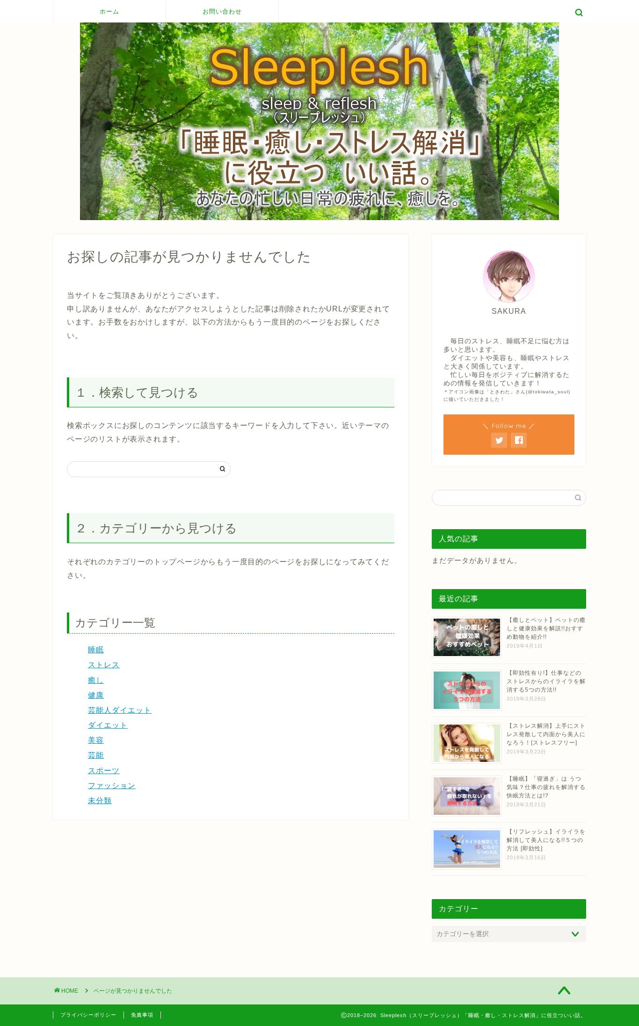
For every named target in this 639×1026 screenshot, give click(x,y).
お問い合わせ (222, 11)
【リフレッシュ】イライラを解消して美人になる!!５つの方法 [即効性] (546, 840)
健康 (96, 695)
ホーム (109, 11)
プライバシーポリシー (88, 1015)
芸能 (96, 755)
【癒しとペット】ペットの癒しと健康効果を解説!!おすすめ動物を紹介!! (546, 628)
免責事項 (142, 1015)
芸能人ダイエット (120, 710)
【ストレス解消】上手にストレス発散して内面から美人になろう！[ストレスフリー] (546, 734)
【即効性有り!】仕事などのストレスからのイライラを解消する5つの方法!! (546, 681)
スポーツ (104, 771)
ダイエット (108, 725)
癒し (96, 680)
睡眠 (96, 650)
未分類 (100, 801)
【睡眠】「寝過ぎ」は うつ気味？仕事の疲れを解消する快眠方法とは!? (546, 787)
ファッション (112, 786)
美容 (96, 740)
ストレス (104, 665)
